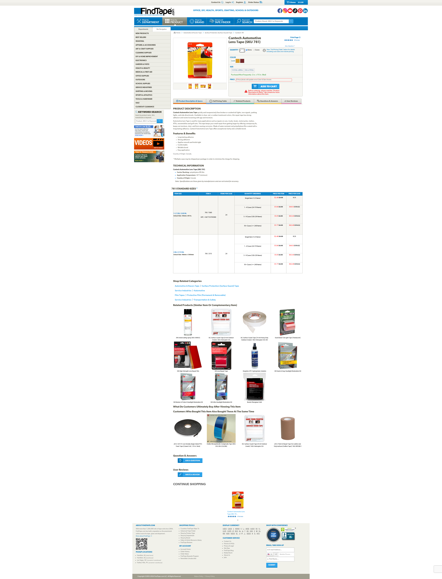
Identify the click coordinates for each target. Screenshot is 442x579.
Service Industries (183, 290)
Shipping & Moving (144, 91)
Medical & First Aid (144, 72)
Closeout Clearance (145, 107)
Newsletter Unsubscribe (188, 558)
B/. (237, 534)
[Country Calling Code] (269, 554)
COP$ (229, 531)
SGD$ (249, 534)
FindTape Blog (229, 550)
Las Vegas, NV (142, 560)
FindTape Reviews (186, 542)
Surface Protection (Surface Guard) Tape (218, 33)
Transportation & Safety (205, 299)
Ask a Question (289, 46)
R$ (256, 529)
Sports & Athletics (144, 95)
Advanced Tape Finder (187, 531)
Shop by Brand (185, 538)
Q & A (269, 101)
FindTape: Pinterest (300, 11)
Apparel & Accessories (146, 45)
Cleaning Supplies (143, 53)
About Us (227, 555)
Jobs (225, 557)
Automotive (199, 290)
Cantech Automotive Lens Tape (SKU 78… (236, 514)
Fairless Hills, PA (142, 563)
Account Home (185, 549)
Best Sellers (141, 37)
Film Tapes (180, 295)
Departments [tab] (143, 29)
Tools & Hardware (144, 99)
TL (255, 534)
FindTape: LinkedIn (305, 11)
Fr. (259, 529)
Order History (184, 552)
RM (224, 534)
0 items (296, 2)
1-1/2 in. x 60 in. (237, 70)
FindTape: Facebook (280, 11)
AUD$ (252, 529)
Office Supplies (142, 76)
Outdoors (140, 80)
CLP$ (224, 531)
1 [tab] (238, 520)
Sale (137, 103)
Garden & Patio (142, 64)
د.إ (243, 529)
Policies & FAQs (229, 544)
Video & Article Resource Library (191, 540)
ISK (248, 531)
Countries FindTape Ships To (189, 529)
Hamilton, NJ (141, 555)
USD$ (225, 529)
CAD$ (230, 529)
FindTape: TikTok (295, 11)
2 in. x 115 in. (249, 70)
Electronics (141, 60)
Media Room (228, 553)
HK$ (251, 531)
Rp (240, 531)
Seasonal (140, 41)
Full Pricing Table (219, 101)
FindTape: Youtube (290, 11)
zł (239, 534)
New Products (142, 33)
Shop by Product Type (187, 533)
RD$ (236, 531)
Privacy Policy (210, 576)
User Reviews (292, 101)
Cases (257, 50)
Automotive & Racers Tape (192, 33)
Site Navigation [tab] (161, 29)
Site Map (227, 548)
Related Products (243, 101)
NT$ (258, 534)
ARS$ (247, 529)
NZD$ (233, 534)
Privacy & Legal (229, 546)
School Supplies (143, 84)
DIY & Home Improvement (147, 57)
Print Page (294, 37)
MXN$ (237, 529)
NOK (228, 534)
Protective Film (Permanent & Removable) (206, 295)
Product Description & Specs (190, 101)
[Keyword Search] (160, 121)
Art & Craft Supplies (144, 49)
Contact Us (227, 541)
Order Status (184, 554)
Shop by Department (187, 536)
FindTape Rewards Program (189, 556)
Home (178, 33)
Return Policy (198, 576)
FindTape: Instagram (285, 11)
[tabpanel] (238, 504)
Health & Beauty (143, 68)
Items (250, 50)
